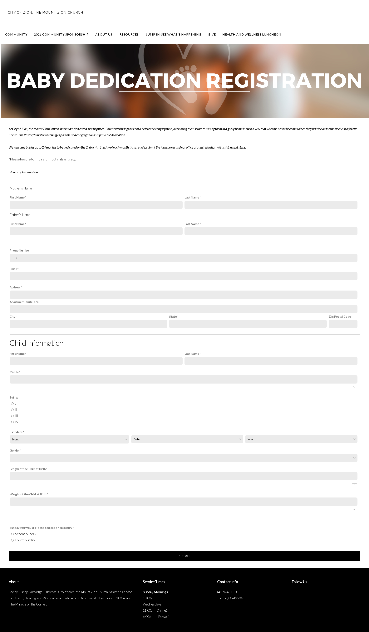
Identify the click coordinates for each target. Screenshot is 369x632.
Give (212, 34)
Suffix (14, 397)
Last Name (191, 197)
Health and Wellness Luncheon (251, 34)
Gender (15, 450)
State (173, 316)
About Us (104, 34)
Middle (14, 372)
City (12, 316)
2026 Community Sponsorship (61, 34)
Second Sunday (25, 534)
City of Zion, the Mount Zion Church (45, 12)
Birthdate (16, 432)
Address (15, 287)
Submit (184, 556)
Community (16, 34)
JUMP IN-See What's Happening (173, 34)
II (16, 410)
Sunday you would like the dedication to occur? (41, 527)
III (16, 416)
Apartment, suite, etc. (24, 302)
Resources (129, 34)
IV (16, 422)
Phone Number (20, 250)
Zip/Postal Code (340, 316)
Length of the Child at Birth (28, 469)
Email (13, 269)
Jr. (16, 403)
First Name (17, 197)
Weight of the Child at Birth (28, 494)
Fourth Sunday (25, 540)
